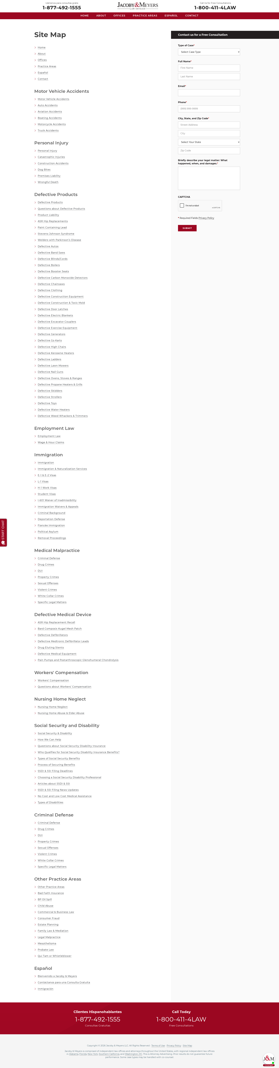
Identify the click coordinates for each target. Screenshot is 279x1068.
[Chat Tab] (139, 534)
